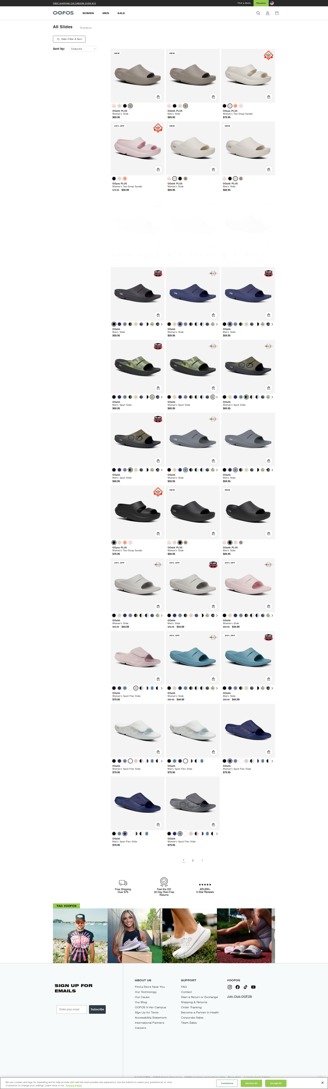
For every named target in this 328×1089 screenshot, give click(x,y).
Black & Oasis (196, 254)
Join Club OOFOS (239, 996)
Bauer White (152, 688)
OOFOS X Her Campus (150, 1007)
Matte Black (114, 688)
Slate (124, 254)
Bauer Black (157, 688)
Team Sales (189, 1022)
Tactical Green (130, 254)
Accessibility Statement (151, 1017)
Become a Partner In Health (200, 1012)
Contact (186, 992)
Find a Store (244, 3)
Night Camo (157, 254)
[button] (258, 13)
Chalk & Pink (114, 105)
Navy (119, 254)
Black (124, 105)
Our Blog (141, 1002)
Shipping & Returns (194, 1002)
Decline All (251, 1083)
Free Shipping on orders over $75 (74, 3)
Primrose (240, 105)
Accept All (276, 1083)
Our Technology (145, 992)
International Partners (149, 1022)
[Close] (322, 1082)
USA (146, 688)
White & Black (146, 254)
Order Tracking (191, 1007)
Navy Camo (141, 254)
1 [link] (183, 860)
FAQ (184, 986)
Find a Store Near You (150, 986)
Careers (140, 1027)
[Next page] (202, 860)
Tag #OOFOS (66, 905)
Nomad (135, 254)
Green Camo (152, 254)
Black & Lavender (202, 254)
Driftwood (130, 105)
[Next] (162, 255)
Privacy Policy (74, 1085)
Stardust (135, 688)
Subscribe (97, 1009)
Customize (227, 1083)
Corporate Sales (192, 1017)
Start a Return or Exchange (199, 997)
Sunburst (235, 105)
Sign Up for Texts (146, 1012)
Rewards (261, 3)
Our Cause (142, 997)
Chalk (119, 105)
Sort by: (59, 48)
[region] (164, 1083)
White (130, 688)
